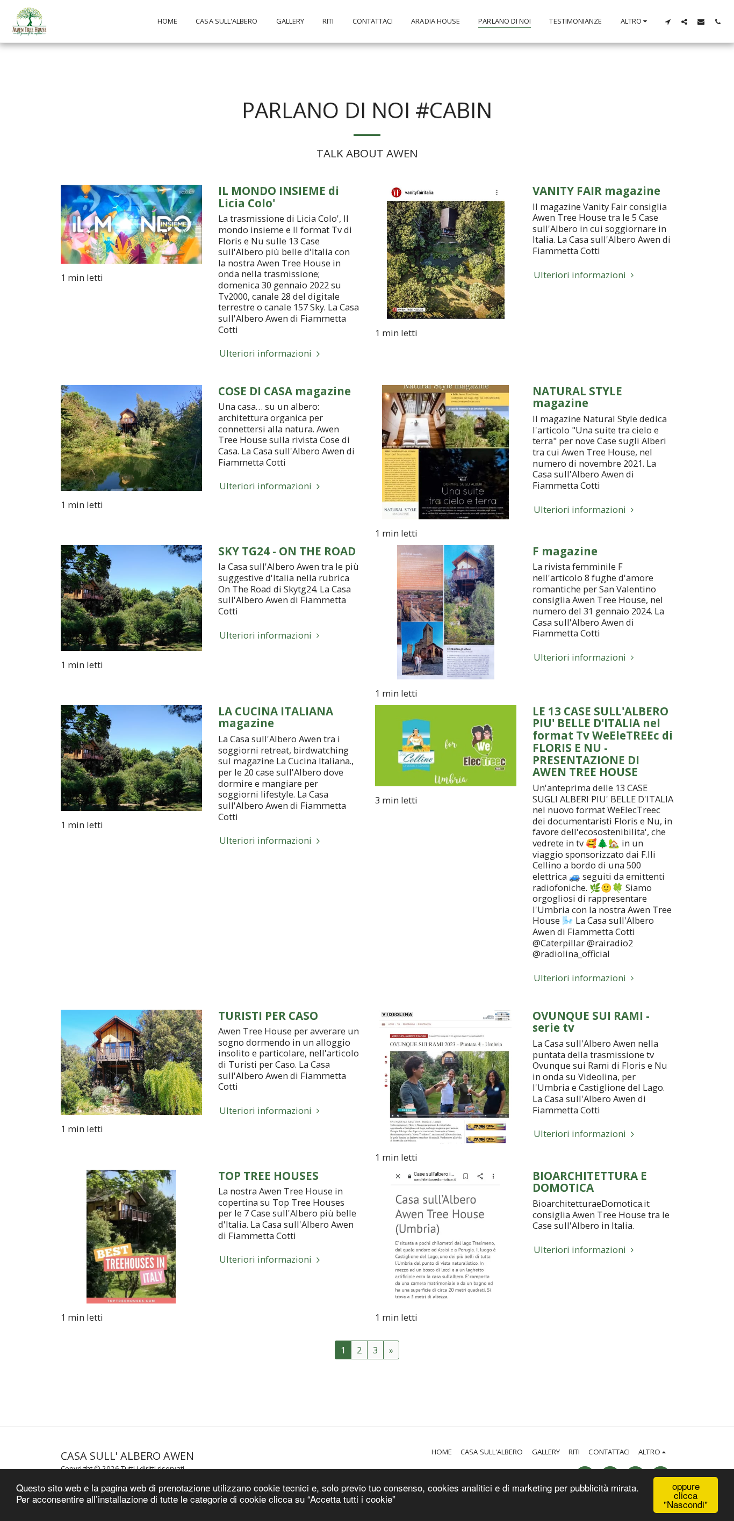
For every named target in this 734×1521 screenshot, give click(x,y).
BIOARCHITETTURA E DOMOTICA (589, 1182)
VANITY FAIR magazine (596, 190)
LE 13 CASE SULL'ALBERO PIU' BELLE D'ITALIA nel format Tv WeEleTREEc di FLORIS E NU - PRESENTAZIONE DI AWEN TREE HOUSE (602, 741)
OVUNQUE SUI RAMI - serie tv (591, 1021)
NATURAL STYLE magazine (577, 397)
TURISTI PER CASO (268, 1015)
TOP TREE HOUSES (268, 1175)
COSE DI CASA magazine (284, 391)
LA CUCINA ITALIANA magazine (275, 717)
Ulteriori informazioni (266, 353)
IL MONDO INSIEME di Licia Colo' (278, 197)
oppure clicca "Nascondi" (686, 1495)
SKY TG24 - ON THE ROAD (287, 551)
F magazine (565, 551)
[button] (667, 21)
